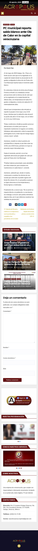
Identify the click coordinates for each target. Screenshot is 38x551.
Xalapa (12, 24)
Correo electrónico (9, 358)
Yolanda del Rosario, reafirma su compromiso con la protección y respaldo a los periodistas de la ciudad (11, 213)
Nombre (6, 347)
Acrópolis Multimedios (23, 248)
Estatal (14, 259)
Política (19, 259)
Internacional (22, 240)
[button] (31, 13)
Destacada (6, 24)
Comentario (7, 311)
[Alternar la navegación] (35, 13)
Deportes (7, 240)
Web (4, 368)
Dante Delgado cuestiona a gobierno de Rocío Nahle (18, 263)
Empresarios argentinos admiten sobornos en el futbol (16, 244)
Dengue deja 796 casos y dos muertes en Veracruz (17, 282)
